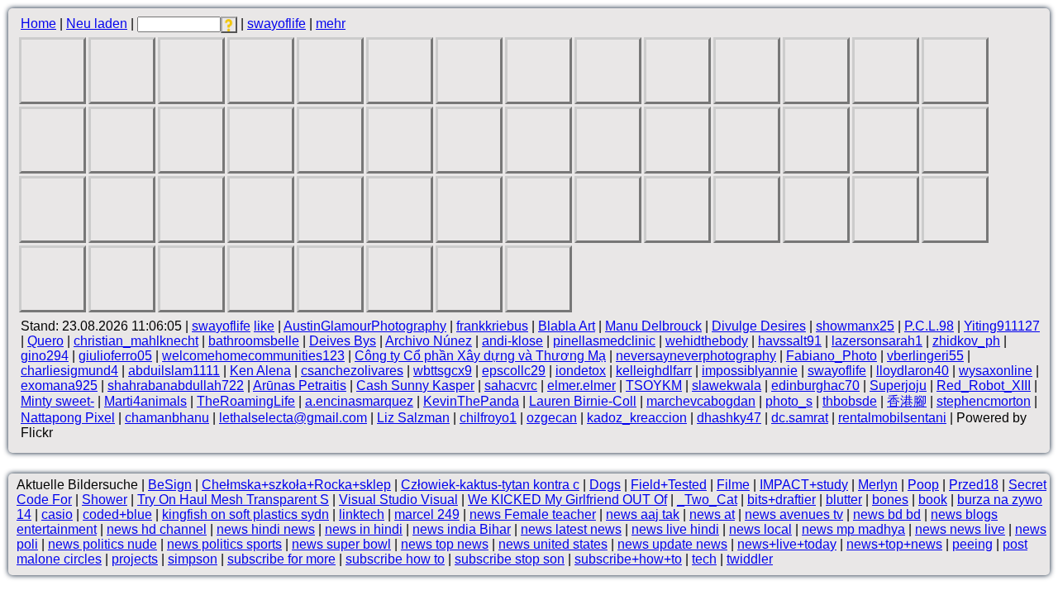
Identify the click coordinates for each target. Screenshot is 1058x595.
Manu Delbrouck (653, 326)
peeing (972, 544)
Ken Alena (260, 371)
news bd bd (887, 514)
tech (704, 559)
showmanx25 (855, 326)
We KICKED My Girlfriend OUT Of (567, 500)
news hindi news (266, 529)
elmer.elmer (581, 385)
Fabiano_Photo (831, 356)
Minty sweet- (57, 401)
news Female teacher (532, 514)
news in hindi (364, 529)
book (932, 500)
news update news (672, 544)
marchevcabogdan (700, 401)
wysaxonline (995, 371)
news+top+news (894, 544)
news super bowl (341, 544)
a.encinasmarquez (359, 401)
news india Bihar (461, 529)
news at (712, 514)
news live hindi (675, 529)
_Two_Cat (707, 500)
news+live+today (786, 544)
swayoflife (276, 24)
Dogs (605, 485)
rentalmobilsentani (892, 418)
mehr (331, 24)
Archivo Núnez (428, 341)
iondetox (580, 371)
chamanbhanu (167, 418)
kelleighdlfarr (654, 371)
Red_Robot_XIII (983, 385)
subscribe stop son (510, 559)
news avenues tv (794, 514)
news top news (444, 544)
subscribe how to (395, 559)
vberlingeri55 (925, 356)
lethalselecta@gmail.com (293, 418)
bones (890, 500)
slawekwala (726, 385)
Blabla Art (566, 326)
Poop (923, 485)
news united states (553, 544)
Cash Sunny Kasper (415, 385)
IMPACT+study (804, 485)
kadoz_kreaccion (637, 418)
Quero (45, 341)
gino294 (45, 356)
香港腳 (907, 401)
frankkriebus (492, 326)
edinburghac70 (815, 385)
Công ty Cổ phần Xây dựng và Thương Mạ (480, 356)
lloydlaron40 (912, 371)
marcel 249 (427, 514)
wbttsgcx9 (442, 371)
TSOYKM (654, 385)
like (264, 326)
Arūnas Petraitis (299, 385)
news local (760, 529)
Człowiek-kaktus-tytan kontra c (490, 485)
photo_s (789, 401)
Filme (733, 485)
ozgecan (552, 418)
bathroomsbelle (253, 341)
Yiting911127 (1002, 326)
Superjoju (898, 385)
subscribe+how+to (628, 559)
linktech (361, 514)
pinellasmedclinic (604, 341)
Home (38, 24)
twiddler (750, 559)
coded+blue (117, 514)
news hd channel (157, 529)
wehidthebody (706, 341)
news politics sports (224, 544)
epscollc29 (514, 371)
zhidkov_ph (966, 341)
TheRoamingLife (246, 401)
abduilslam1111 (174, 371)
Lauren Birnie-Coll (582, 401)
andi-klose (512, 341)
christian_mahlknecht (136, 341)
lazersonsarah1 (877, 341)
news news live (960, 529)
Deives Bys (342, 341)
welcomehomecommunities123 (253, 356)
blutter (844, 500)
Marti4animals (145, 401)
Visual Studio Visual (398, 500)
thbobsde (849, 401)
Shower (104, 500)
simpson (192, 559)
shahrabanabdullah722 (175, 385)
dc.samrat (799, 418)
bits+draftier (781, 500)
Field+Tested (669, 485)
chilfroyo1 (488, 418)
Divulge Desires (759, 326)
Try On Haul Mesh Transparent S (233, 500)
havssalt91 (790, 341)
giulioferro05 (115, 356)
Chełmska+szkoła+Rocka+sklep (296, 485)
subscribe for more (281, 559)
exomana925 (59, 385)
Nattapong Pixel (68, 418)
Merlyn (878, 485)
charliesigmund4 (69, 371)
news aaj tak (642, 514)
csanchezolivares (352, 371)
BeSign (170, 485)
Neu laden (96, 24)
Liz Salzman (413, 418)
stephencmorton (983, 401)
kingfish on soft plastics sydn (245, 514)
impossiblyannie (750, 371)
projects (135, 559)
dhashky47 (729, 418)
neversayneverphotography (696, 356)
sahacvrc (510, 385)
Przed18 (973, 485)
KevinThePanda (471, 401)
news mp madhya (853, 529)
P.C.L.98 (929, 326)
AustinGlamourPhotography (365, 326)
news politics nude (102, 544)
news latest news (571, 529)
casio (57, 514)
